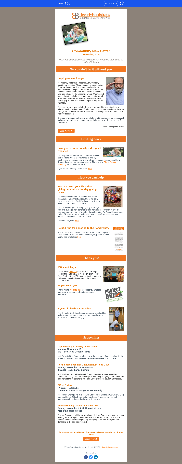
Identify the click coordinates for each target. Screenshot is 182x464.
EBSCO (73, 272)
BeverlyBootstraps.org (110, 447)
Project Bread (75, 290)
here (90, 169)
